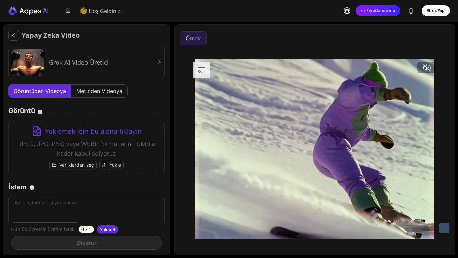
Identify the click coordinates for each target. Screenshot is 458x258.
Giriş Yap (436, 10)
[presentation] (86, 147)
